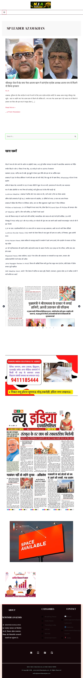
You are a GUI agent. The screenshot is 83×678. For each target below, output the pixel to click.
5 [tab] (43, 328)
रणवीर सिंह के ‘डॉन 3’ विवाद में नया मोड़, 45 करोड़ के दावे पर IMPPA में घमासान (29, 169)
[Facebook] (45, 653)
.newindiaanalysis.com (42, 670)
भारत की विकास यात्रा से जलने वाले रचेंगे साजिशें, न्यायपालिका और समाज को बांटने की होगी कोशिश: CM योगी (38, 216)
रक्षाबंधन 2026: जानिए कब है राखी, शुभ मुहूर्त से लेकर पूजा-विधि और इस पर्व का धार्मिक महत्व (32, 173)
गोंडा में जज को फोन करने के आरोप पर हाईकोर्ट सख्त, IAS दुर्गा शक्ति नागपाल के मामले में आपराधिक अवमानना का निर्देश (40, 164)
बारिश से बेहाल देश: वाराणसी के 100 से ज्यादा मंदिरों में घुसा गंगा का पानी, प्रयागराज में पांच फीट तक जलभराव (37, 185)
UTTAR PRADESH (13, 112)
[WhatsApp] (31, 653)
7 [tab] (50, 328)
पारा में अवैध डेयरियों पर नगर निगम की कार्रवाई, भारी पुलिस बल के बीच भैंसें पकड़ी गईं (30, 190)
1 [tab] (28, 328)
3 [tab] (36, 328)
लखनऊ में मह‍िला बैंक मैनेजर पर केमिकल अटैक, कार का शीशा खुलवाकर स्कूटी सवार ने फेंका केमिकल (35, 203)
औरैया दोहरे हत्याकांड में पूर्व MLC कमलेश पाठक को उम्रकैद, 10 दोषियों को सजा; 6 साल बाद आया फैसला (36, 199)
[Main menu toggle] (4, 12)
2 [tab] (32, 328)
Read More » (10, 107)
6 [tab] (46, 328)
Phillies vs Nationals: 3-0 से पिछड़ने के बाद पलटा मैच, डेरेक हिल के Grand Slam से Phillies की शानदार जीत (41, 207)
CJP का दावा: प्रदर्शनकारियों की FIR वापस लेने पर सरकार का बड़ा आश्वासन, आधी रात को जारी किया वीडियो (38, 228)
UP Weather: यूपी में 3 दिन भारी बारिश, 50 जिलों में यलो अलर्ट (24, 212)
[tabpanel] (41, 306)
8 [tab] (53, 328)
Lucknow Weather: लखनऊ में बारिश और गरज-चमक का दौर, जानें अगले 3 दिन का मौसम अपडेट (35, 194)
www (34, 670)
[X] (52, 653)
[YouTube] (38, 653)
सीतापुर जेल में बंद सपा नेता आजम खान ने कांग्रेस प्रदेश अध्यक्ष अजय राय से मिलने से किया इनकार (41, 84)
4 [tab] (39, 328)
